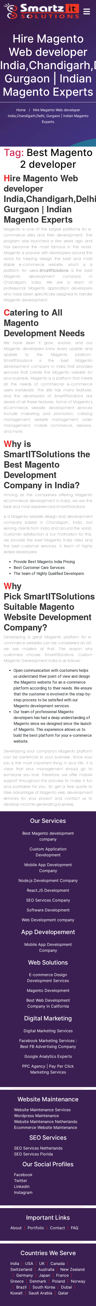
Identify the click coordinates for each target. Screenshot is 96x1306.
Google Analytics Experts (48, 1056)
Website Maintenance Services (42, 1109)
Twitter (20, 1180)
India (14, 1263)
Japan (44, 1275)
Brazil (21, 1287)
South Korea (43, 1287)
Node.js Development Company (48, 880)
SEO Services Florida (33, 1154)
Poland (58, 1281)
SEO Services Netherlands (38, 1148)
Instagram (23, 1192)
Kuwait (16, 1293)
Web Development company (48, 919)
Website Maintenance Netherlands (45, 1121)
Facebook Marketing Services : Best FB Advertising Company (48, 1043)
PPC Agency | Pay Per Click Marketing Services (48, 1069)
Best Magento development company (48, 836)
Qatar (63, 1293)
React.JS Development (48, 890)
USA (29, 1263)
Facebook (23, 1174)
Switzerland (21, 1269)
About (16, 1227)
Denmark (38, 1281)
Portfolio (36, 1227)
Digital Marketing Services (48, 1030)
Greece (17, 1281)
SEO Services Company (48, 900)
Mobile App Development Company (48, 867)
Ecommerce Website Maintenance (45, 1127)
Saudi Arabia (40, 1293)
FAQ (74, 1227)
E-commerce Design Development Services (48, 977)
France (62, 1275)
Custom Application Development (48, 851)
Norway (78, 1281)
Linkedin (22, 1186)
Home (21, 110)
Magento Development (48, 990)
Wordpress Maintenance (36, 1115)
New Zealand (72, 1269)
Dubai (66, 1287)
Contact (57, 1227)
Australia (46, 1269)
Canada (57, 1263)
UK (42, 1263)
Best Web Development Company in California (48, 1003)
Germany (24, 1275)
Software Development (48, 909)
